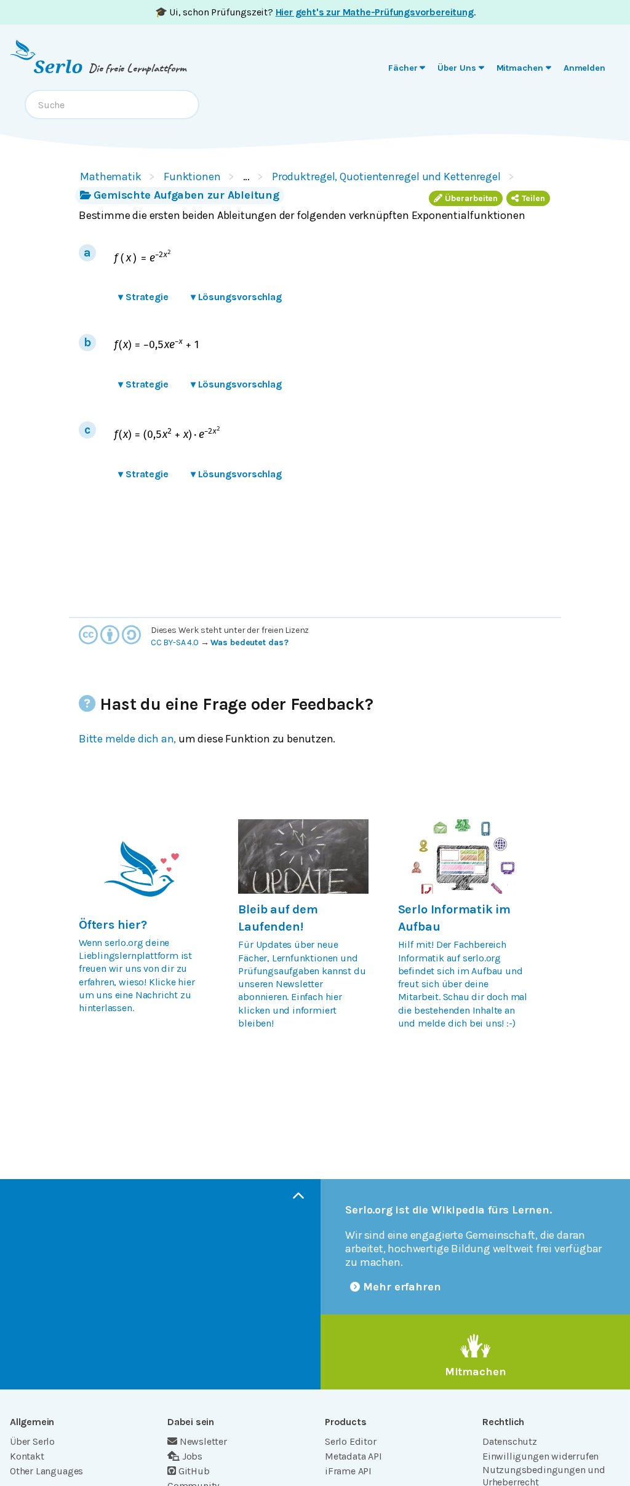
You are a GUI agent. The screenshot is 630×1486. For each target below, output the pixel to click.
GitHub (194, 1471)
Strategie (143, 297)
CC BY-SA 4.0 (175, 642)
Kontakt (27, 1456)
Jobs (192, 1456)
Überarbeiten (471, 198)
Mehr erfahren (402, 1286)
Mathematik (111, 176)
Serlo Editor (351, 1441)
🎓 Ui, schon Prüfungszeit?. (315, 12)
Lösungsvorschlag (236, 297)
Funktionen (192, 176)
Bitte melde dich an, (127, 738)
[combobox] (112, 104)
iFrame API (348, 1471)
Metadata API (353, 1456)
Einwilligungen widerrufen (540, 1456)
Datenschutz (509, 1441)
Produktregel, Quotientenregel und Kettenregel (386, 176)
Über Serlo (32, 1441)
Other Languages (46, 1471)
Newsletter (203, 1441)
